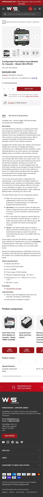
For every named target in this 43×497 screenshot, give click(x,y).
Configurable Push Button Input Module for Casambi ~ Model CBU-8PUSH (21, 22)
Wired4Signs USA (12, 489)
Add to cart (29, 89)
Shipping (5, 75)
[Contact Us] (30, 8)
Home (3, 20)
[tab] (4, 115)
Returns (11, 492)
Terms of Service (19, 484)
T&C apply (21, 4)
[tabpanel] (21, 210)
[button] (39, 8)
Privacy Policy (6, 484)
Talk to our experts (24, 388)
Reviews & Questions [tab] (18, 115)
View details (10, 350)
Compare (11, 103)
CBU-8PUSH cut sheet (13, 288)
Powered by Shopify (22, 489)
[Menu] (3, 8)
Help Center (9, 436)
